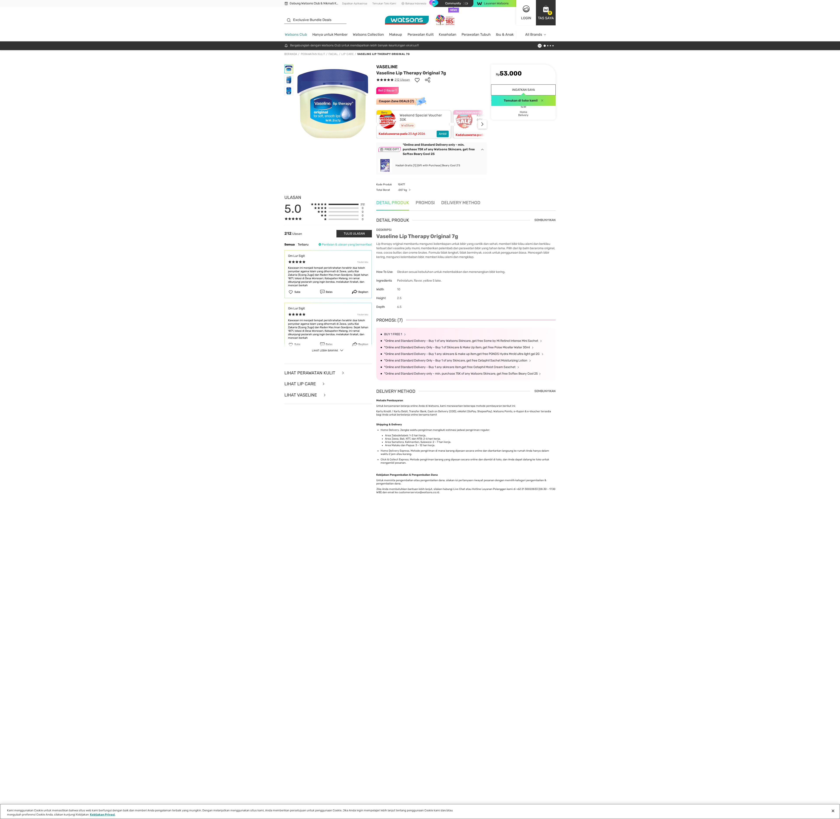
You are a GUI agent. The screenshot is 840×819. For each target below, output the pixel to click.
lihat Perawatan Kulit (310, 373)
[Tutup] (833, 811)
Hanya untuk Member (330, 34)
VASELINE (387, 66)
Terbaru (303, 244)
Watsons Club (296, 34)
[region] (420, 811)
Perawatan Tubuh (476, 34)
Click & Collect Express (395, 459)
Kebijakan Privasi (102, 814)
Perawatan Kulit (421, 34)
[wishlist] (417, 80)
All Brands (533, 34)
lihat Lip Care (300, 384)
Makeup (395, 34)
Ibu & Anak (505, 34)
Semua (289, 244)
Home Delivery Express (395, 450)
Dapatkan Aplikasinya (354, 3)
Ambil (442, 134)
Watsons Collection (368, 34)
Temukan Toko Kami (384, 3)
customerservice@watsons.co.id (419, 492)
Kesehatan (447, 34)
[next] (482, 124)
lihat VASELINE (301, 395)
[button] (546, 12)
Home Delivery (390, 429)
